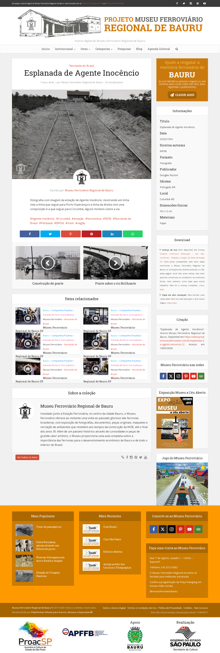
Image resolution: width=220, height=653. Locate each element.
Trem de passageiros (48, 526)
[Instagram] (178, 376)
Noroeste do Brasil (81, 66)
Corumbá (64, 219)
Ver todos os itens (27, 457)
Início (46, 49)
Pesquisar (124, 49)
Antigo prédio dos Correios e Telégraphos (117, 566)
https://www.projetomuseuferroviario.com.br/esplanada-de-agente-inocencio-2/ (182, 340)
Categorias (102, 49)
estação (79, 219)
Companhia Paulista (62, 310)
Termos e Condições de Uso (92, 3)
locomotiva (94, 219)
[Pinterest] (186, 376)
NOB (108, 219)
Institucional (64, 49)
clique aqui (172, 303)
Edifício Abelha (112, 551)
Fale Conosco (201, 607)
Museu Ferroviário (52, 319)
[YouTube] (193, 376)
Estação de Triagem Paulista (48, 574)
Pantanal (47, 223)
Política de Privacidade (115, 3)
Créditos (188, 607)
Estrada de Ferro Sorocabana (58, 314)
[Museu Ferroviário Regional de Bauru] (110, 23)
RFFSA (60, 223)
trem (71, 223)
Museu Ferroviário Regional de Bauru (82, 82)
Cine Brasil (110, 526)
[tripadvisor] (201, 376)
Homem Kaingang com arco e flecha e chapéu (50, 559)
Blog (139, 49)
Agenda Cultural (158, 49)
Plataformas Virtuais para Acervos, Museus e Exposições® (62, 612)
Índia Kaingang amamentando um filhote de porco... (47, 545)
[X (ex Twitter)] (170, 376)
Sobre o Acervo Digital (114, 607)
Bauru (46, 310)
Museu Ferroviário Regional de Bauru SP (41, 329)
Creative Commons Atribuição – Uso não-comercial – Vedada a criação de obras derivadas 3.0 (182, 258)
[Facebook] (163, 376)
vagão (81, 223)
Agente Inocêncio (43, 219)
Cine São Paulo (112, 539)
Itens (84, 49)
